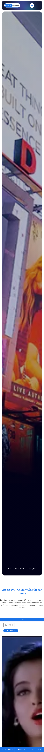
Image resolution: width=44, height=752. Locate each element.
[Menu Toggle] (32, 5)
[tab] (22, 619)
